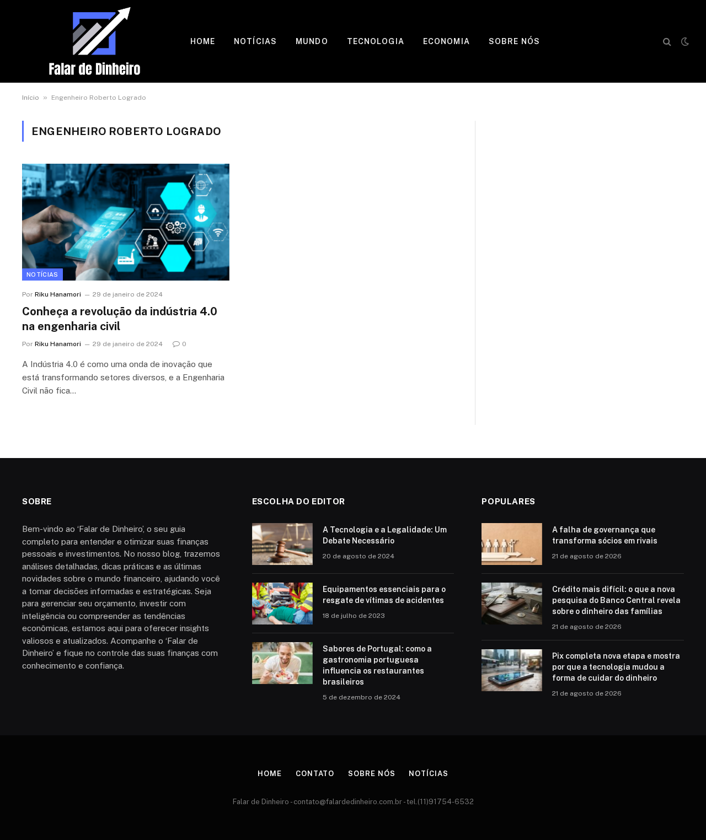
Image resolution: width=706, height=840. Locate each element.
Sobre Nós (514, 41)
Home (202, 41)
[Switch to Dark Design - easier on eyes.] (683, 41)
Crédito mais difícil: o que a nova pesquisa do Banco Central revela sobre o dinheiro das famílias (616, 600)
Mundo (312, 41)
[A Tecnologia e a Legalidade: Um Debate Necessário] (282, 544)
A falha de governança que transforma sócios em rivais (604, 535)
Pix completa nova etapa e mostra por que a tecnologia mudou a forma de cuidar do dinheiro (616, 666)
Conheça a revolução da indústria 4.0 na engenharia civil (119, 319)
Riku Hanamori (58, 294)
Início (30, 97)
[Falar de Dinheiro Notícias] (95, 41)
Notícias (255, 41)
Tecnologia (375, 41)
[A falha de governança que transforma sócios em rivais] (512, 544)
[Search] (667, 41)
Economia (446, 41)
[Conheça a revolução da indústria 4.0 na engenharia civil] (125, 222)
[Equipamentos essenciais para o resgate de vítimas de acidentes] (282, 603)
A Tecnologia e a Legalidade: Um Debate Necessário (385, 535)
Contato (315, 773)
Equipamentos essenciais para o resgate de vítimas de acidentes (384, 595)
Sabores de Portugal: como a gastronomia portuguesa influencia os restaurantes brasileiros (377, 665)
